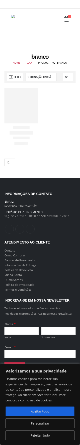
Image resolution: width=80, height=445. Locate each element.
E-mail (10, 347)
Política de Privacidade (19, 285)
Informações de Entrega (20, 265)
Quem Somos (13, 280)
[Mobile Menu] (7, 18)
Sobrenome (48, 337)
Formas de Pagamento (19, 260)
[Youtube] (65, 4)
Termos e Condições (17, 290)
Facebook (9, 229)
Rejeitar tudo (40, 435)
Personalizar (40, 423)
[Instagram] (72, 4)
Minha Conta (13, 275)
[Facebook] (58, 4)
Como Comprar (14, 255)
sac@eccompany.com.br (20, 205)
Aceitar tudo (40, 411)
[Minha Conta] (45, 19)
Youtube (19, 229)
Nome (10, 324)
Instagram (30, 229)
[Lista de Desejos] (55, 19)
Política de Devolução (18, 270)
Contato (9, 250)
